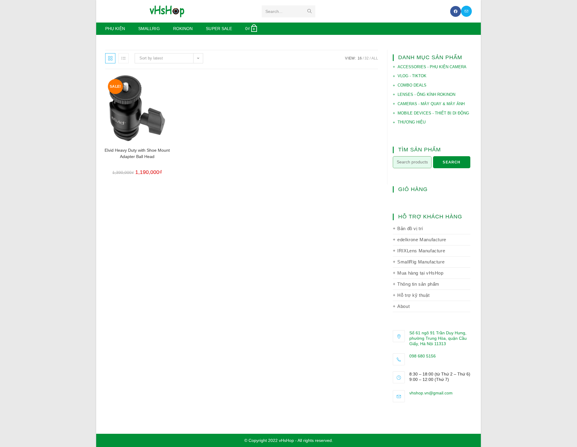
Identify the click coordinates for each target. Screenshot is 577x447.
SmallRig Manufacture (420, 261)
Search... (273, 11)
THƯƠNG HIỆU (412, 122)
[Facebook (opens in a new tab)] (455, 11)
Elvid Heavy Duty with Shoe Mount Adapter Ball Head (137, 153)
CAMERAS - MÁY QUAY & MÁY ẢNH (431, 104)
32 (367, 58)
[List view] (123, 58)
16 (360, 58)
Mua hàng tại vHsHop (420, 272)
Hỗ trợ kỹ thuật (413, 295)
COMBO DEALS (412, 85)
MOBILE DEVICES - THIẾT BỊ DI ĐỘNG (433, 113)
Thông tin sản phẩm (418, 284)
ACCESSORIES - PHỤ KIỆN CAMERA (432, 67)
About (403, 306)
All (374, 58)
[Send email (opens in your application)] (466, 11)
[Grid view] (110, 58)
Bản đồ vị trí (410, 228)
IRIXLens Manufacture (421, 250)
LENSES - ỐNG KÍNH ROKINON (426, 94)
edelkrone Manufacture (421, 239)
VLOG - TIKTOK (412, 76)
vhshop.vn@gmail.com (431, 393)
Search (451, 162)
